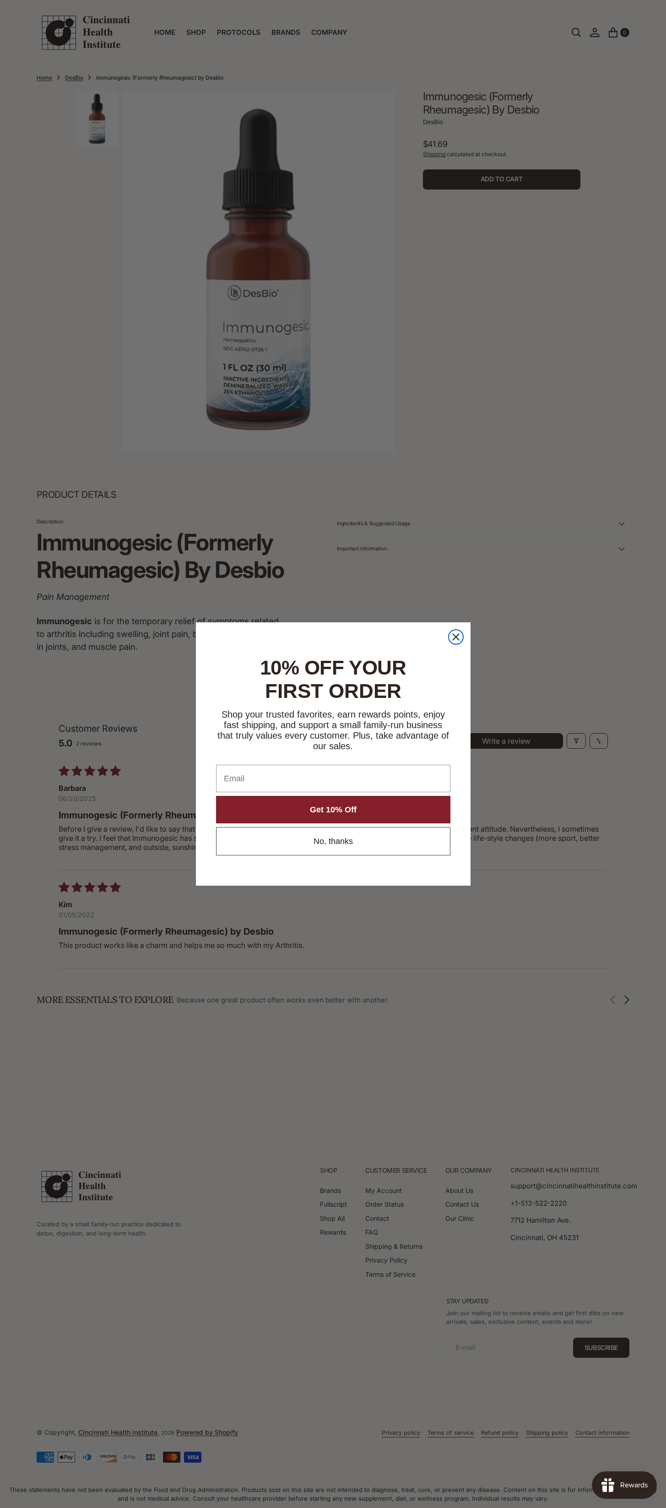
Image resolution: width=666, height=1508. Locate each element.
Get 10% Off (333, 809)
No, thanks (333, 841)
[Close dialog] (456, 637)
